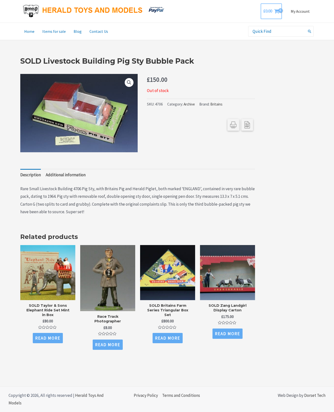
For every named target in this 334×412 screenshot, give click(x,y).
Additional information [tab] (66, 174)
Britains (216, 104)
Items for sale (54, 31)
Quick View (47, 295)
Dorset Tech (314, 395)
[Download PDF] (247, 125)
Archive (189, 104)
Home (29, 31)
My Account (300, 11)
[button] (129, 82)
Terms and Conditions (181, 395)
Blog (78, 31)
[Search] (309, 31)
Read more (47, 338)
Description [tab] (30, 174)
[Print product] (233, 125)
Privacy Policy (146, 395)
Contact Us (98, 31)
